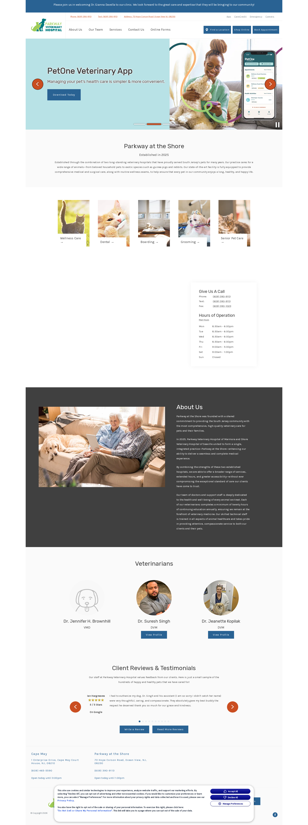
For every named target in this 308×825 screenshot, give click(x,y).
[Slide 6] (155, 721)
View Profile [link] (154, 634)
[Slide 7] (158, 721)
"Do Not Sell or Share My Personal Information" (85, 810)
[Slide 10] (168, 721)
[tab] (205, 320)
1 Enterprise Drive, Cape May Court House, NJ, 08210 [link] (55, 761)
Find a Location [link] (219, 29)
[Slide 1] (139, 124)
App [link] (229, 16)
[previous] (37, 84)
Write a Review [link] (134, 729)
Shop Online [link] (241, 29)
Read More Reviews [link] (170, 729)
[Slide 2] (154, 124)
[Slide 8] (162, 721)
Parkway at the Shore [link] (111, 754)
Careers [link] (269, 16)
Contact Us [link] (136, 29)
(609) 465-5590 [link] (41, 770)
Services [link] (115, 29)
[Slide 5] (152, 721)
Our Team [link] (96, 29)
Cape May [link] (39, 754)
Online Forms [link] (161, 29)
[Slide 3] (168, 124)
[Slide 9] (165, 721)
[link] (46, 25)
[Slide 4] (149, 721)
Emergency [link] (256, 16)
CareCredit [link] (240, 16)
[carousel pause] (277, 125)
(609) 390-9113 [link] (104, 770)
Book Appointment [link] (266, 29)
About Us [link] (75, 29)
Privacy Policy (66, 800)
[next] (270, 84)
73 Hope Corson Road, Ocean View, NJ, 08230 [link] (120, 761)
